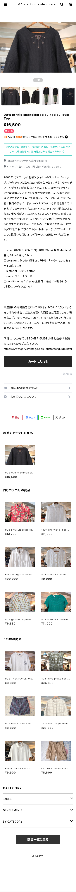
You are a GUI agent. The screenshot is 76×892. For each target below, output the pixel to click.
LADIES (7, 798)
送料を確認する (39, 160)
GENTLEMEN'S (13, 810)
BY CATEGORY (13, 821)
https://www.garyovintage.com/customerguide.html (38, 348)
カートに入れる (38, 361)
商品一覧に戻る (38, 839)
